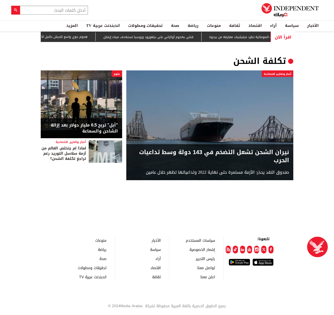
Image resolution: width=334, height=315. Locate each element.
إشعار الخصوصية (202, 249)
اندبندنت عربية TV (103, 25)
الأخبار (313, 25)
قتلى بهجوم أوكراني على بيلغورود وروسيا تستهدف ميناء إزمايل (154, 37)
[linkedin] (242, 249)
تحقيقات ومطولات (145, 25)
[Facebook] (271, 249)
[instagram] (256, 249)
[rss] (228, 249)
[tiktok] (235, 249)
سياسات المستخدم (200, 240)
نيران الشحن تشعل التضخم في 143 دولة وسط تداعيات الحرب (214, 156)
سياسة (292, 25)
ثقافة (234, 25)
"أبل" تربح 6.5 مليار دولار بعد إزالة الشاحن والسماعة (84, 128)
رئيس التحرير (205, 258)
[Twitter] (263, 249)
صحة (175, 25)
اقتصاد (255, 25)
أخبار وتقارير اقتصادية (277, 73)
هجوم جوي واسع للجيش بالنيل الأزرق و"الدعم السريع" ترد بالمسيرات (47, 37)
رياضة (193, 25)
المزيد (72, 25)
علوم (117, 73)
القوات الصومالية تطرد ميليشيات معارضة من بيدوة (249, 37)
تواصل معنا (206, 267)
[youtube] (249, 249)
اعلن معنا (207, 277)
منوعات (214, 25)
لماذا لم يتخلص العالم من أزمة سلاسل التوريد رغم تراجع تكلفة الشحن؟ (63, 153)
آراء (273, 25)
